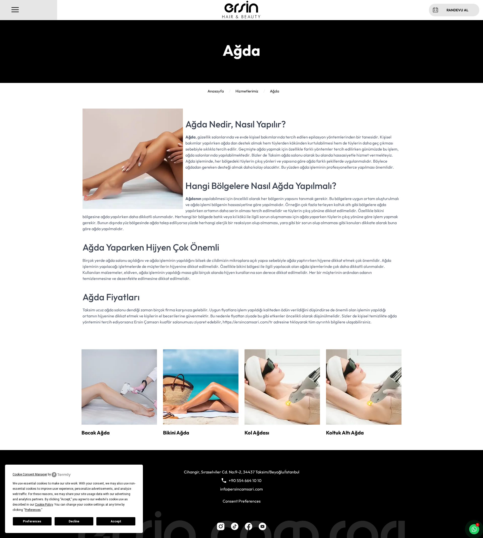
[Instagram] (220, 528)
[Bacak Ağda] (119, 423)
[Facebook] (248, 528)
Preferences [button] (33, 510)
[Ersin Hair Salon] (241, 17)
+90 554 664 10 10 (245, 480)
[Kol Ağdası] (282, 423)
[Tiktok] (234, 528)
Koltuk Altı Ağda (345, 432)
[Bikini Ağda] (200, 423)
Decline (74, 521)
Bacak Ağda (96, 432)
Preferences (32, 521)
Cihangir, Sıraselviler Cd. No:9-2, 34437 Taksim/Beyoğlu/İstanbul (241, 471)
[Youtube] (262, 528)
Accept (116, 521)
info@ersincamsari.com (241, 489)
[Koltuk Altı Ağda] (363, 423)
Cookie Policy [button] (44, 504)
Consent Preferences (242, 501)
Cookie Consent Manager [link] (30, 474)
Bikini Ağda (176, 432)
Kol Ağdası (257, 432)
